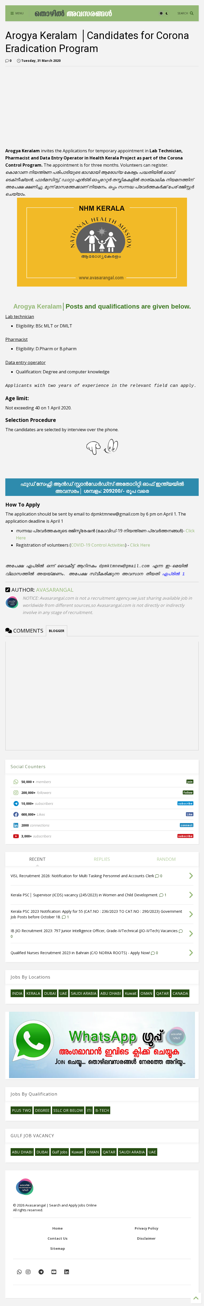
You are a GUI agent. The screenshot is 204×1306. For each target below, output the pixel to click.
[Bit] (41, 1272)
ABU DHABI (110, 993)
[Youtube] (54, 1272)
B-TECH (102, 1110)
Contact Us (57, 1238)
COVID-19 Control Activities (98, 545)
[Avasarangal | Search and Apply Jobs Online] (73, 14)
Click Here (140, 545)
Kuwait (131, 993)
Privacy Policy (146, 1228)
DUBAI (50, 993)
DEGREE (42, 1110)
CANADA (180, 993)
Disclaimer (146, 1238)
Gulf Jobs (59, 1151)
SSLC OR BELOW (68, 1110)
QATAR (162, 993)
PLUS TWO (21, 1110)
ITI (89, 1110)
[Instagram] (28, 1272)
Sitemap (57, 1248)
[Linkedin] (66, 1272)
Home (57, 1228)
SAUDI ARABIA (83, 993)
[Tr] (19, 1272)
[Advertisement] (70, 107)
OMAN (146, 993)
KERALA (33, 993)
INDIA (17, 993)
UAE (63, 993)
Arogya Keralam (37, 306)
